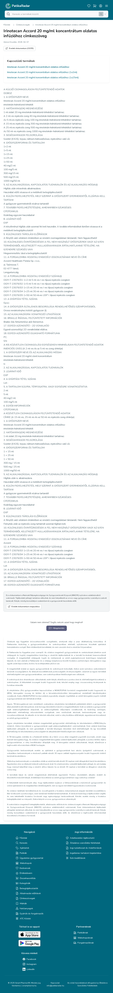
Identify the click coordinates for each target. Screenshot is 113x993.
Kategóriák (25, 883)
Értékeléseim (26, 873)
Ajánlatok (24, 847)
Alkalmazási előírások (30, 893)
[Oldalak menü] (106, 6)
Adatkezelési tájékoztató (82, 837)
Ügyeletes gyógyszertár (31, 858)
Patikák (23, 853)
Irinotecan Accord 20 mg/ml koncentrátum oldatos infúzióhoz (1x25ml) (43, 77)
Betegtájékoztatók (29, 888)
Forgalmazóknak (86, 942)
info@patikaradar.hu (55, 985)
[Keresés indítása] (101, 14)
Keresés (23, 842)
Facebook (31, 959)
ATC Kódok (25, 918)
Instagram (31, 964)
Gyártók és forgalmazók (31, 913)
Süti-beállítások (77, 858)
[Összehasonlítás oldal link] (95, 6)
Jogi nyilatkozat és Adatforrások (86, 847)
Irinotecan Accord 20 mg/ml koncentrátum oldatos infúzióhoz (61, 24)
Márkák (23, 903)
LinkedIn (31, 969)
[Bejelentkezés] (100, 6)
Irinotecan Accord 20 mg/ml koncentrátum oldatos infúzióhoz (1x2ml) (42, 72)
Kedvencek (25, 868)
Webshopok (26, 863)
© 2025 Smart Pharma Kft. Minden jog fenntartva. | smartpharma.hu (24, 984)
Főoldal (7, 24)
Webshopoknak (85, 937)
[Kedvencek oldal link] (89, 6)
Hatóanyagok (26, 908)
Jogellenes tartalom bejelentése (85, 853)
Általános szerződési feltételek (85, 842)
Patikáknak (83, 932)
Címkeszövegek (23, 24)
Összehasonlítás (28, 878)
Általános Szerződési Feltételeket (92, 984)
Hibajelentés (58, 628)
